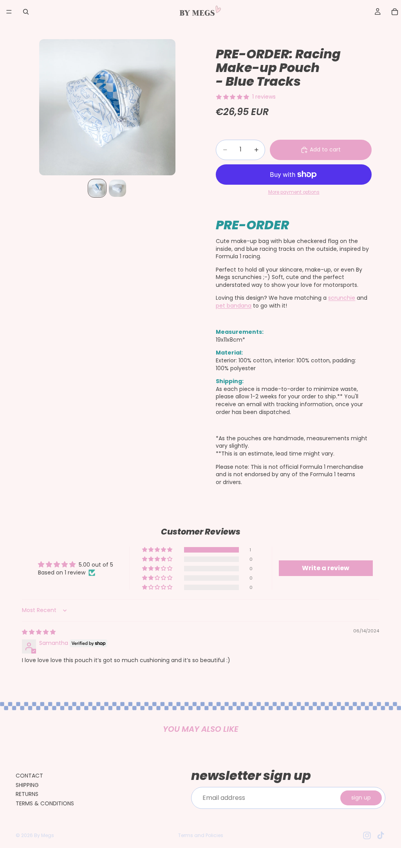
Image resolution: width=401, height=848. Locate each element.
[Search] (25, 11)
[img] (39, 632)
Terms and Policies (200, 835)
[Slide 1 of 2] (97, 188)
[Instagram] (367, 835)
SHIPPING (27, 785)
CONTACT (29, 776)
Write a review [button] (325, 568)
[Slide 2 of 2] (117, 188)
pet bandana (233, 306)
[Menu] (9, 12)
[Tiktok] (380, 835)
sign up (361, 797)
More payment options (294, 192)
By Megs (44, 835)
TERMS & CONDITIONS (45, 803)
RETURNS (27, 794)
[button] (157, 550)
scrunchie (341, 298)
